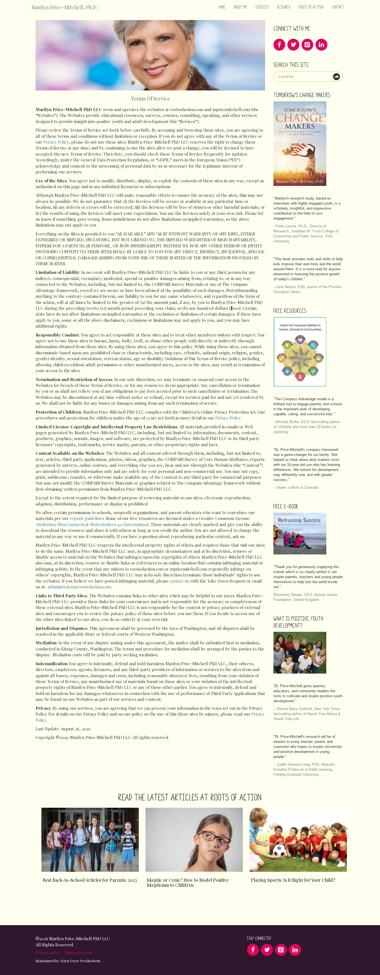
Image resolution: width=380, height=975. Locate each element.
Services (262, 7)
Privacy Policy (56, 142)
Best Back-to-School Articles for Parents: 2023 (90, 880)
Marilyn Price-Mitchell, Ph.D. (64, 7)
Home (222, 7)
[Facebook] (279, 45)
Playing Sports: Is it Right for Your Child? (293, 880)
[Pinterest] (307, 45)
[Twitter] (293, 45)
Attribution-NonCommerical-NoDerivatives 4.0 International (92, 524)
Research (284, 7)
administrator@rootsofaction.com (79, 587)
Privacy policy (48, 952)
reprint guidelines (87, 518)
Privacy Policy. (228, 418)
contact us (179, 581)
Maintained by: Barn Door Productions (68, 960)
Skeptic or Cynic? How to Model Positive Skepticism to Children (188, 883)
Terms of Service (78, 952)
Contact (338, 7)
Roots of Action (311, 7)
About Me (240, 7)
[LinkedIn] (321, 45)
